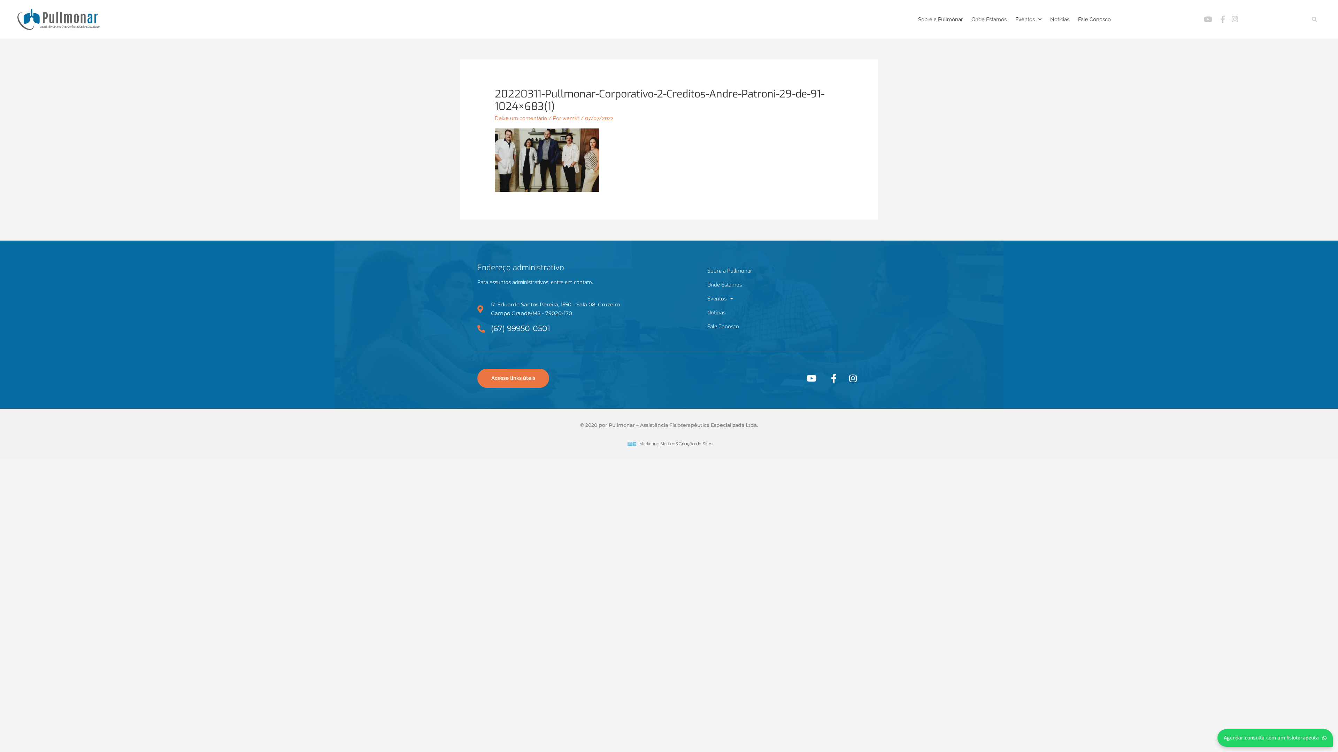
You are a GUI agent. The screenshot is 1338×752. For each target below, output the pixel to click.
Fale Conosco (1094, 19)
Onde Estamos (989, 19)
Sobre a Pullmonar (940, 19)
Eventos (1025, 19)
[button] (1314, 19)
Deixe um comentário (521, 118)
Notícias (1059, 19)
